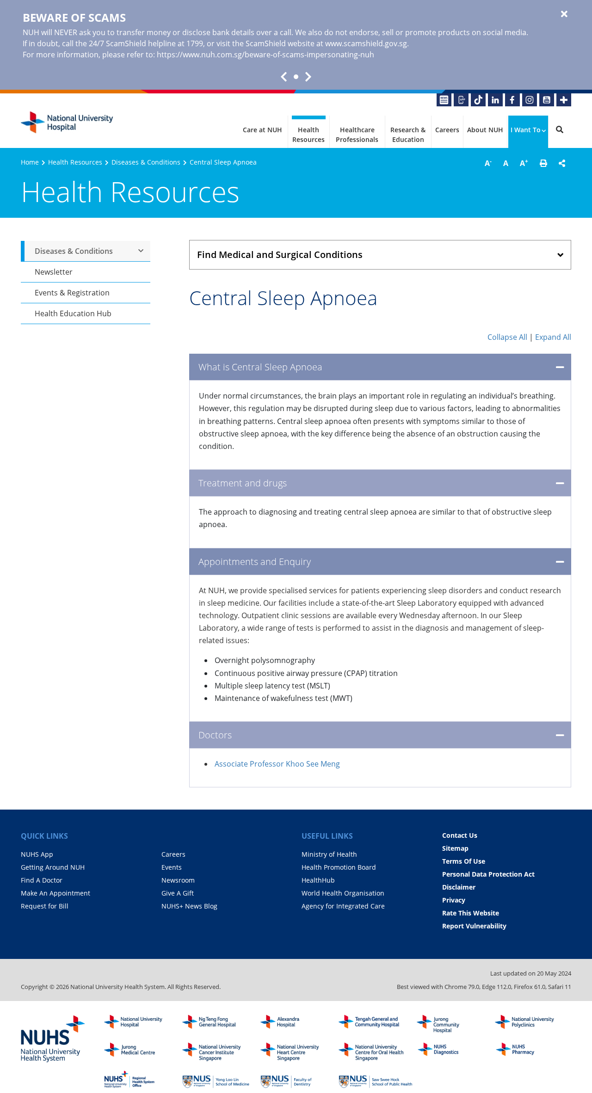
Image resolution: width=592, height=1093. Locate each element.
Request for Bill (44, 906)
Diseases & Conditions (145, 162)
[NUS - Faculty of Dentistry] (297, 1079)
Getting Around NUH (53, 867)
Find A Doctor (41, 880)
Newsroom (178, 880)
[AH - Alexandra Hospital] (297, 1024)
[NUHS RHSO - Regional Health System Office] (141, 1079)
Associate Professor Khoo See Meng (277, 764)
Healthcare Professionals (357, 134)
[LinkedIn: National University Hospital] (495, 99)
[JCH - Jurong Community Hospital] (454, 1024)
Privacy (453, 900)
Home (30, 162)
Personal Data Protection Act (488, 874)
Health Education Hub (73, 313)
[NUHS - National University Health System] (53, 1039)
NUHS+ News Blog (189, 906)
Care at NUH (262, 129)
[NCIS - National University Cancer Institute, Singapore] (219, 1052)
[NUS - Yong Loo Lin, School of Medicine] (219, 1079)
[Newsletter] (444, 99)
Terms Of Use (463, 861)
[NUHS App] (461, 99)
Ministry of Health (329, 854)
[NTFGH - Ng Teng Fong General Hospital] (219, 1024)
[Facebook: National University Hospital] (512, 99)
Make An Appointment (55, 893)
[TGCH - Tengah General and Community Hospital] (376, 1024)
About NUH (485, 129)
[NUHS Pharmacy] (532, 1052)
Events (171, 867)
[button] (543, 163)
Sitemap (455, 848)
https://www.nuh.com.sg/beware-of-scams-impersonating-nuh (265, 54)
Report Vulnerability (474, 925)
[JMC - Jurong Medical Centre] (141, 1052)
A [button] (488, 162)
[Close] (564, 14)
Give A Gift (177, 893)
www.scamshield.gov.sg (366, 43)
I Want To (526, 129)
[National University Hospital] (67, 122)
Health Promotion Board (339, 867)
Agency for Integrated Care (343, 906)
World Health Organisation (343, 893)
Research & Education (408, 134)
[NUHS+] (563, 99)
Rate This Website (470, 913)
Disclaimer (458, 887)
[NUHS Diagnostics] (454, 1052)
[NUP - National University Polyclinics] (532, 1024)
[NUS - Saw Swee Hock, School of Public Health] (376, 1079)
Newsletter (54, 272)
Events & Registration (72, 293)
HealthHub (318, 880)
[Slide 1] (296, 76)
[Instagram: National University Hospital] (529, 99)
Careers (447, 129)
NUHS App (37, 854)
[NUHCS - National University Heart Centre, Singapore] (297, 1052)
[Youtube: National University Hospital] (546, 99)
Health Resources (308, 134)
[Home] (141, 1024)
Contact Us (459, 835)
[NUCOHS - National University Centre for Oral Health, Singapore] (376, 1052)
